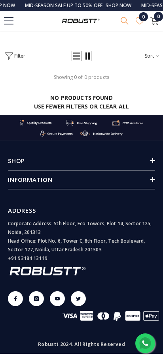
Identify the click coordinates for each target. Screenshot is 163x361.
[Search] (124, 21)
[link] (81, 127)
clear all (114, 106)
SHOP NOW (114, 5)
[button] (77, 56)
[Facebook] (15, 298)
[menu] (8, 21)
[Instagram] (36, 298)
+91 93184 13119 (27, 258)
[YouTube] (57, 298)
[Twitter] (78, 298)
